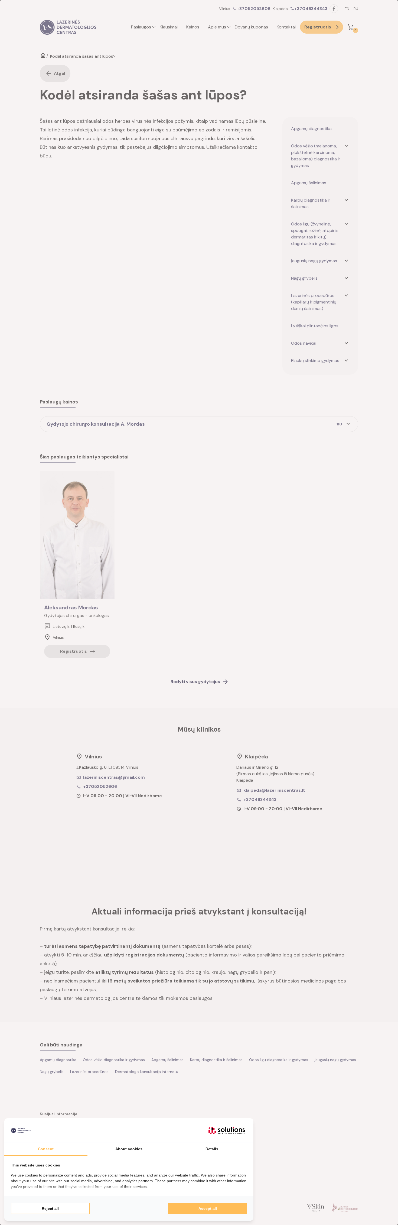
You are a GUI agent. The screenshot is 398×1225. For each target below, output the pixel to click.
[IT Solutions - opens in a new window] (226, 1130)
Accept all (207, 1208)
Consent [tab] (46, 1149)
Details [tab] (211, 1149)
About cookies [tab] (128, 1149)
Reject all (50, 1208)
